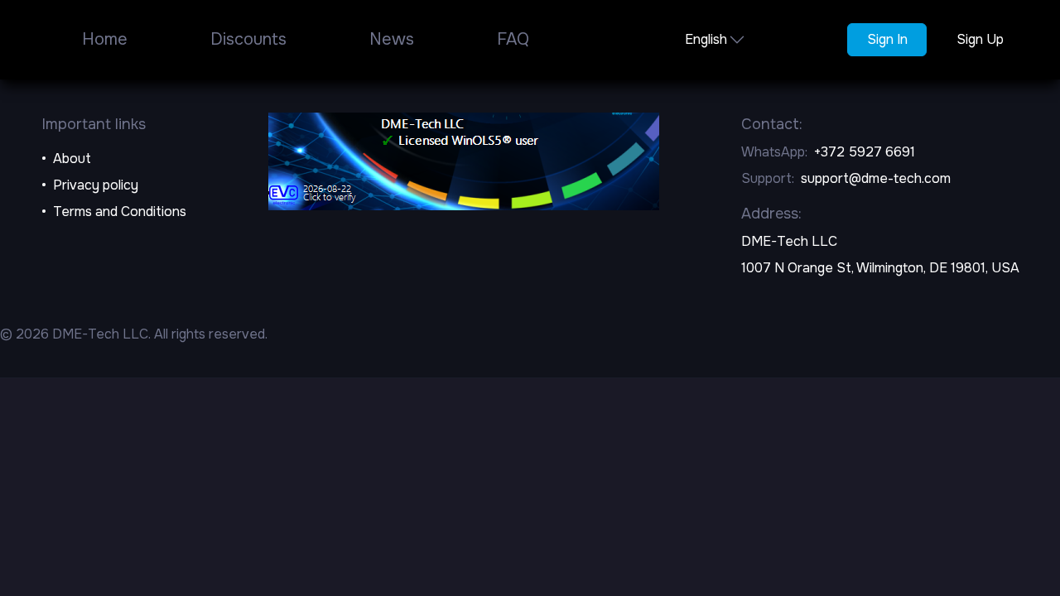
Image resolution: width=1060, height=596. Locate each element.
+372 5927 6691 (864, 152)
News (391, 39)
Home (105, 39)
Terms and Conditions (119, 211)
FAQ (513, 39)
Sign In (887, 39)
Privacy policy (95, 185)
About (72, 158)
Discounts (248, 39)
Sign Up (980, 39)
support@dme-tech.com (876, 178)
